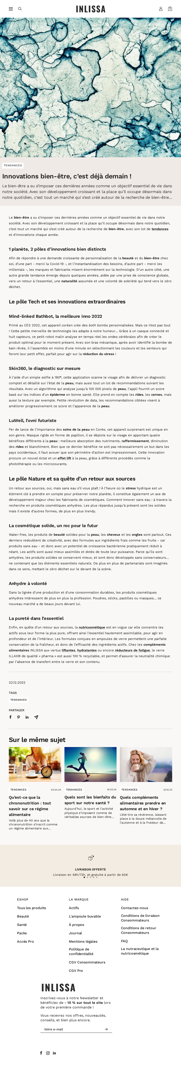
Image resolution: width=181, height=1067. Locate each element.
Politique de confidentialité (81, 951)
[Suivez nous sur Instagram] (48, 1053)
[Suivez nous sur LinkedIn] (54, 1053)
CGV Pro (76, 971)
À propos (76, 925)
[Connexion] (161, 9)
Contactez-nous (134, 908)
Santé (22, 925)
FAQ (124, 941)
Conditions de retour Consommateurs (138, 930)
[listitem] (10, 717)
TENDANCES (18, 789)
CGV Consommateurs (87, 962)
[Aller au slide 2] (87, 877)
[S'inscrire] (106, 1029)
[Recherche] (20, 8)
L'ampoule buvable (85, 916)
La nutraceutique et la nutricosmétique (140, 951)
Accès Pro (25, 941)
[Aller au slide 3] (90, 877)
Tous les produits (31, 908)
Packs (22, 933)
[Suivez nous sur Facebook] (41, 1053)
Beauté (23, 916)
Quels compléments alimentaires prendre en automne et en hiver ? (143, 803)
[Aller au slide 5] (96, 877)
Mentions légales (83, 941)
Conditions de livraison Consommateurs (140, 918)
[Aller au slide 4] (93, 877)
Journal (75, 933)
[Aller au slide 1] (84, 877)
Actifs (74, 908)
